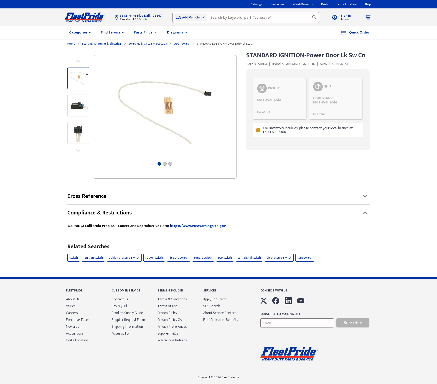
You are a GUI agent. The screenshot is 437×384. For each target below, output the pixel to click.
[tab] (159, 164)
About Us (72, 299)
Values (71, 306)
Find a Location (77, 340)
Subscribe (353, 323)
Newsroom (74, 327)
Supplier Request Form (128, 320)
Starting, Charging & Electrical (101, 43)
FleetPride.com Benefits (220, 320)
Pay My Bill (119, 306)
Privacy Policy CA (170, 320)
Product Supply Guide (127, 313)
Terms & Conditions (172, 299)
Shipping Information (127, 327)
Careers (72, 313)
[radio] (279, 98)
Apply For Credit (215, 299)
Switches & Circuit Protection (148, 43)
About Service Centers (219, 313)
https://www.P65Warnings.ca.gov (198, 226)
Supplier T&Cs (168, 333)
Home (71, 43)
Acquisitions (75, 333)
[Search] (314, 17)
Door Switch (182, 43)
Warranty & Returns (172, 340)
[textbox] (245, 17)
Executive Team (77, 320)
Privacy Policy (167, 313)
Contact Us (120, 299)
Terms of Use (168, 306)
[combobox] (245, 17)
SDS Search (211, 306)
